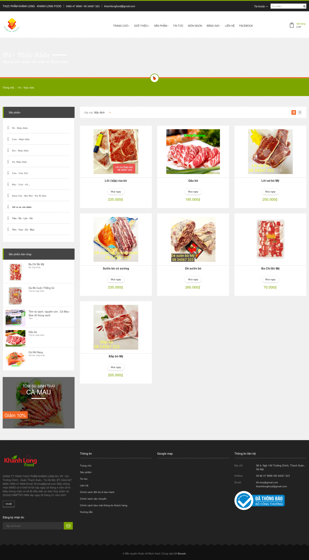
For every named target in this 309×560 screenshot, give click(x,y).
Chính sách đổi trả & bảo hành (97, 492)
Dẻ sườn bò (193, 268)
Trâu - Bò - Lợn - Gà (22, 218)
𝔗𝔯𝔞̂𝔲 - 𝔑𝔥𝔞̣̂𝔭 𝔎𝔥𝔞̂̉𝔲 (21, 139)
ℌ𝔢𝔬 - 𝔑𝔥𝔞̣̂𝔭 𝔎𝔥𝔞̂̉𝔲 (20, 150)
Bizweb (182, 553)
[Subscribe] (68, 526)
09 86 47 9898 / (265, 475)
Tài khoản (260, 6)
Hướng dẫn (86, 512)
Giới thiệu (141, 25)
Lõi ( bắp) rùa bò (116, 180)
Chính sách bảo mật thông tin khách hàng (103, 505)
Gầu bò (193, 180)
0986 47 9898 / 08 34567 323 (83, 6)
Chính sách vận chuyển (93, 498)
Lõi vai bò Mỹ (270, 180)
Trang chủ (85, 465)
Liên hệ (230, 25)
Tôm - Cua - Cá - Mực (23, 229)
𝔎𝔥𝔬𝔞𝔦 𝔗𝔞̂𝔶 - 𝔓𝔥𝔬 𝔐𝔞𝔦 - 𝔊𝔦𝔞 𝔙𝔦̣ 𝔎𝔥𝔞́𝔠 (29, 195)
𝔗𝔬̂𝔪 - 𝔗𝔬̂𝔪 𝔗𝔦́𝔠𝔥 (20, 173)
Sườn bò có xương (116, 268)
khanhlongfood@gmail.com (119, 6)
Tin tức (178, 25)
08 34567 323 (282, 475)
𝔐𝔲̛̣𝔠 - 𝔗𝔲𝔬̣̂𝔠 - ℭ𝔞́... (21, 184)
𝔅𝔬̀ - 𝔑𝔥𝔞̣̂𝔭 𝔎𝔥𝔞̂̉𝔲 (20, 128)
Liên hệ (84, 485)
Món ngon (195, 25)
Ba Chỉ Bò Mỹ (270, 268)
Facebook (246, 25)
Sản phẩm (160, 25)
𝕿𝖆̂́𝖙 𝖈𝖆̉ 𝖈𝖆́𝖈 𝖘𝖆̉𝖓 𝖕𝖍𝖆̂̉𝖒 (21, 207)
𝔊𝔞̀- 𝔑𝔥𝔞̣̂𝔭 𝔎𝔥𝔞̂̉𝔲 (19, 161)
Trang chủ (120, 25)
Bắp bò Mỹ (116, 356)
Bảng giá (213, 25)
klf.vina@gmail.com (267, 482)
